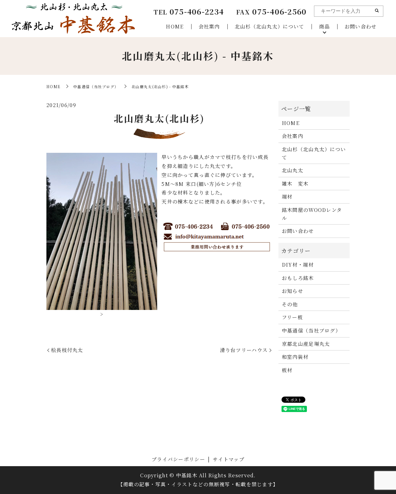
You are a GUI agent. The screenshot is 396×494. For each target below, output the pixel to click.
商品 (324, 26)
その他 (290, 304)
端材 (287, 196)
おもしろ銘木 (298, 277)
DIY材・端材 (298, 264)
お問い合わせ (361, 26)
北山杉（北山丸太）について (269, 26)
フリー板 (292, 317)
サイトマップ (228, 459)
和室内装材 (295, 356)
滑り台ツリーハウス (244, 350)
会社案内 (209, 26)
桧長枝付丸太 (67, 350)
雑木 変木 (295, 183)
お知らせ (292, 290)
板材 (287, 370)
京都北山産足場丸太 (306, 343)
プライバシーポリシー (178, 459)
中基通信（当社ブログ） (95, 86)
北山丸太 (292, 170)
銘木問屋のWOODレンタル (312, 213)
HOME (174, 26)
